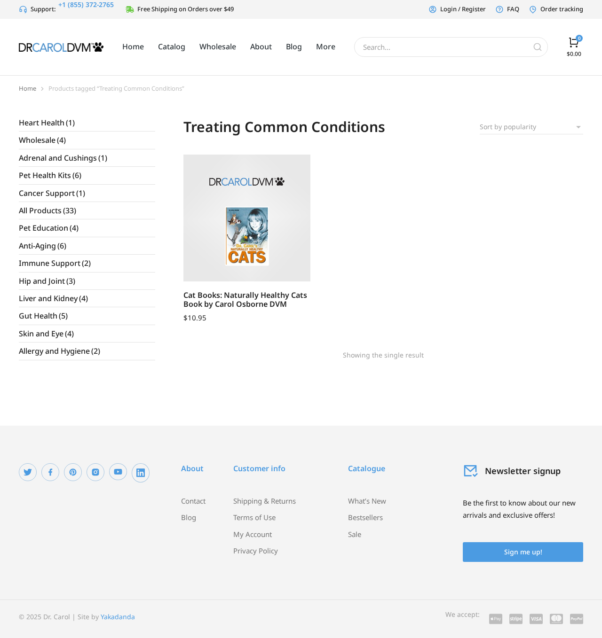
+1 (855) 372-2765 (86, 4)
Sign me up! (523, 551)
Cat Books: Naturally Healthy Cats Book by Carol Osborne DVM (245, 299)
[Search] (538, 47)
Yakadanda (118, 616)
